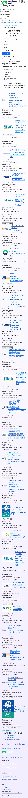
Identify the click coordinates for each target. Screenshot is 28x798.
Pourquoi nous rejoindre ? (9, 776)
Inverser (14, 9)
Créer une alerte (14, 91)
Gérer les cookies (7, 791)
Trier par (4, 59)
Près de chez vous (7, 778)
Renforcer (8, 9)
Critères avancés (7, 47)
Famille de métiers (8, 39)
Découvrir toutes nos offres (9, 779)
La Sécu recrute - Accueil (11, 25)
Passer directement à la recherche (12, 22)
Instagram (20, 757)
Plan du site (5, 787)
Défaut (3, 9)
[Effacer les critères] (10, 59)
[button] (10, 50)
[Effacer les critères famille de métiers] (16, 39)
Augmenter (9, 19)
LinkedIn (4, 757)
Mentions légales (6, 789)
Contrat (5, 45)
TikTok (14, 757)
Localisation (6, 42)
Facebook (9, 757)
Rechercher (6, 53)
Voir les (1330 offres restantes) (10, 731)
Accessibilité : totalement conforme (12, 793)
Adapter (8, 14)
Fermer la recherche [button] (9, 56)
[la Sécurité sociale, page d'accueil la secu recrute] (8, 2)
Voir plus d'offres (7, 223)
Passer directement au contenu (11, 21)
